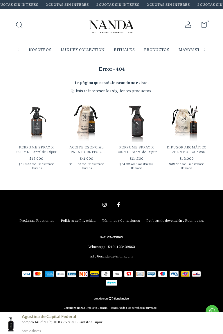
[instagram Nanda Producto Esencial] (104, 204)
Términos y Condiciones (121, 220)
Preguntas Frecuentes (36, 220)
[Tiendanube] (111, 299)
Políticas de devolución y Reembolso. (175, 220)
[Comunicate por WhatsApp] (212, 311)
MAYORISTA (190, 49)
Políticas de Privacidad (78, 220)
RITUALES (124, 49)
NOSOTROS (40, 49)
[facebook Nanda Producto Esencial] (118, 204)
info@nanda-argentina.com (111, 256)
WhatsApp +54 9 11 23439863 (111, 246)
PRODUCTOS (156, 49)
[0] (201, 26)
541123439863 (111, 237)
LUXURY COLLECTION (83, 49)
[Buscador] (21, 25)
